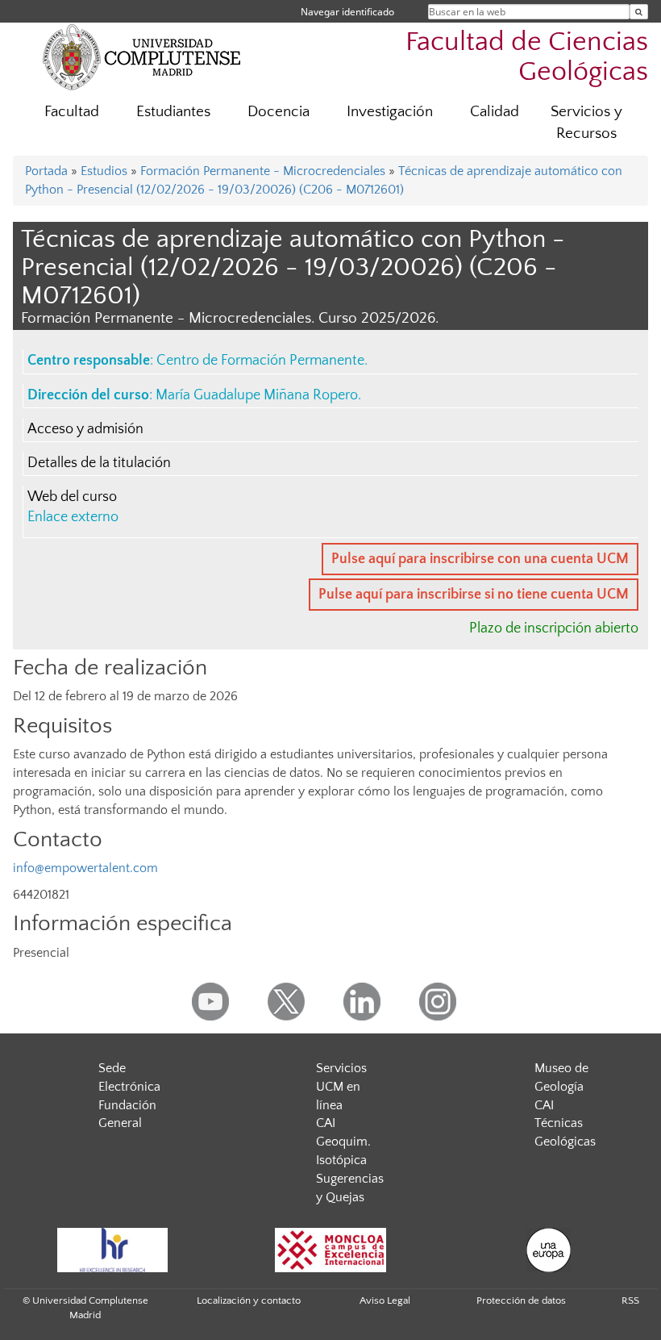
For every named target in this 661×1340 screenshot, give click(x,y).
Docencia (278, 111)
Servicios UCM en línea (341, 1086)
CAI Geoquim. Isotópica (343, 1141)
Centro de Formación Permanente (260, 361)
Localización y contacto (249, 1300)
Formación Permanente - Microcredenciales (262, 171)
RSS (630, 1300)
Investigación (390, 111)
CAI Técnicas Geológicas (565, 1124)
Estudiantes (173, 111)
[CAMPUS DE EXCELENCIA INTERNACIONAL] (330, 1250)
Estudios (104, 171)
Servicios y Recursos (586, 122)
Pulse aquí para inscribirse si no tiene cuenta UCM (473, 595)
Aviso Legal (385, 1300)
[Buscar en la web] (639, 11)
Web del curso (72, 497)
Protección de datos (521, 1300)
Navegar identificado (347, 12)
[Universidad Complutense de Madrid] (142, 56)
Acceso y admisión (85, 429)
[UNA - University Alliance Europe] (548, 1250)
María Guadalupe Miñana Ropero (257, 395)
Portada (46, 171)
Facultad (71, 111)
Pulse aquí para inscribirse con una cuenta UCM (480, 559)
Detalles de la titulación (99, 463)
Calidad (494, 111)
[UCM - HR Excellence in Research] (112, 1250)
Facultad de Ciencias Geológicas (526, 57)
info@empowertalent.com (87, 868)
